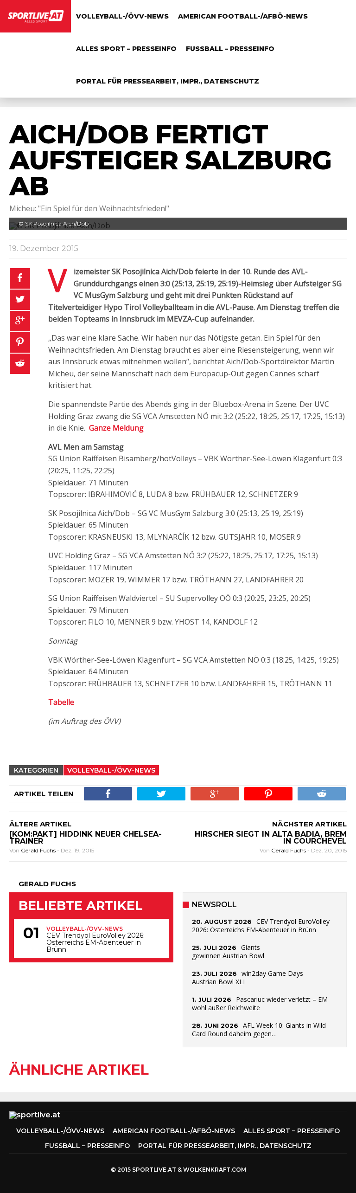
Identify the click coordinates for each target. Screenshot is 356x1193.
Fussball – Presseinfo (230, 49)
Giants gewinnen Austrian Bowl (228, 951)
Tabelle (61, 702)
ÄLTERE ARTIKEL (40, 823)
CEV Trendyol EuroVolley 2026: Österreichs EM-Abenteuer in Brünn (95, 942)
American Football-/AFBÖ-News (243, 16)
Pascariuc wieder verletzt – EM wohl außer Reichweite (260, 1003)
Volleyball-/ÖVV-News (122, 16)
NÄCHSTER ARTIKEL (309, 823)
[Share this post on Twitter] (20, 300)
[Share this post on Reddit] (20, 364)
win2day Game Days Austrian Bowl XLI (247, 977)
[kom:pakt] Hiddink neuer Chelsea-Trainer (85, 837)
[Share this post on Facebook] (20, 278)
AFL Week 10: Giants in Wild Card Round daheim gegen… (259, 1029)
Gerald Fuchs (39, 850)
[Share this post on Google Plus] (20, 321)
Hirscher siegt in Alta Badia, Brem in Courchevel (271, 837)
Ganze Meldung (116, 428)
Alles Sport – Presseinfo (126, 49)
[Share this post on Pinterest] (20, 342)
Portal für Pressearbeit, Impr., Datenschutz (167, 81)
